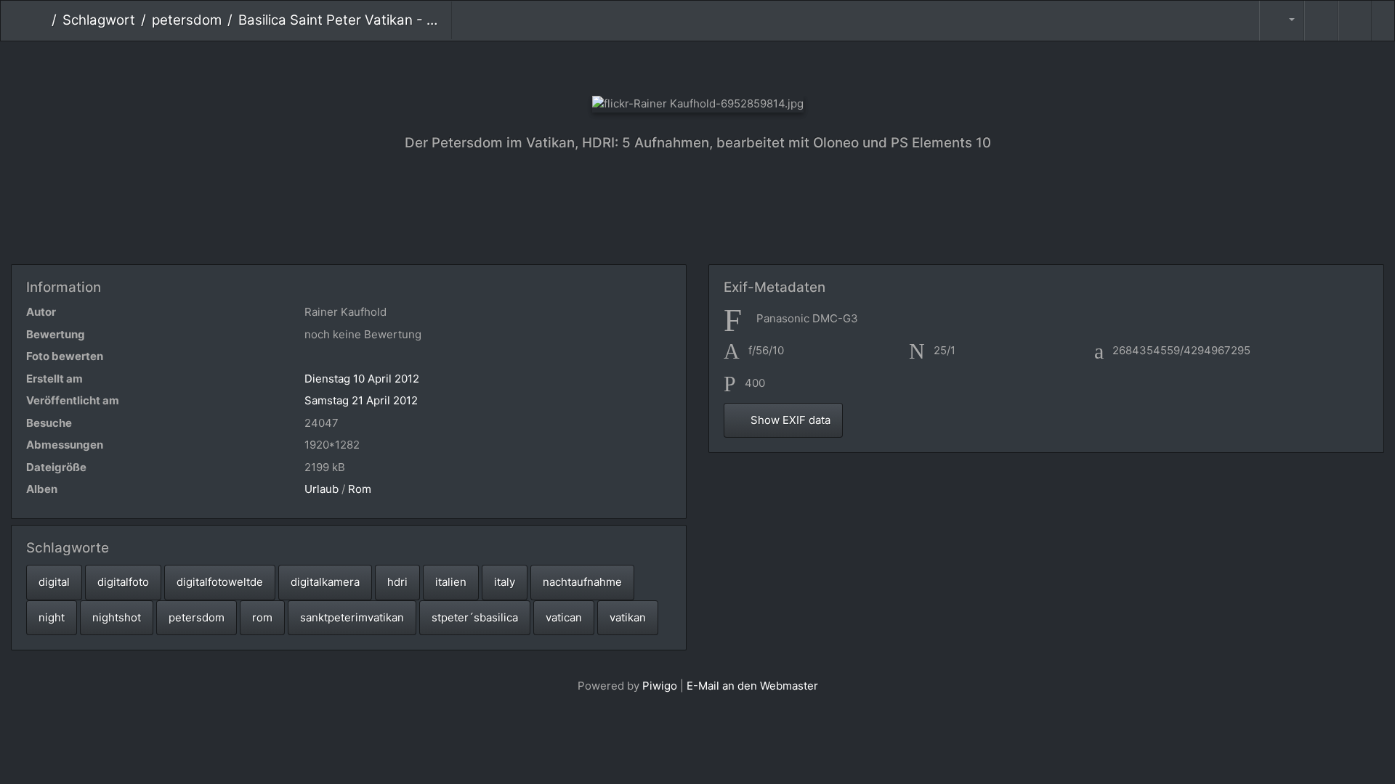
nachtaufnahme (582, 582)
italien (450, 582)
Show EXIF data (789, 420)
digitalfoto (123, 582)
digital (54, 582)
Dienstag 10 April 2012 (361, 378)
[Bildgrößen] (1281, 21)
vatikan (628, 617)
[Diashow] (1321, 21)
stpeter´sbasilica (475, 617)
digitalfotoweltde (220, 582)
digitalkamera (325, 582)
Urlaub (321, 489)
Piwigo (659, 686)
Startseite (40, 20)
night (52, 617)
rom (262, 617)
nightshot (116, 617)
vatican (564, 617)
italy (504, 582)
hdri (397, 582)
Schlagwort (98, 20)
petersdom (187, 20)
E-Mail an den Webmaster (752, 686)
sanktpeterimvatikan (352, 617)
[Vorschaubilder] (698, 65)
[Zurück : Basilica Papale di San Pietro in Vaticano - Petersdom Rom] (649, 65)
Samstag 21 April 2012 (361, 400)
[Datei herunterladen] (1355, 21)
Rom (359, 489)
